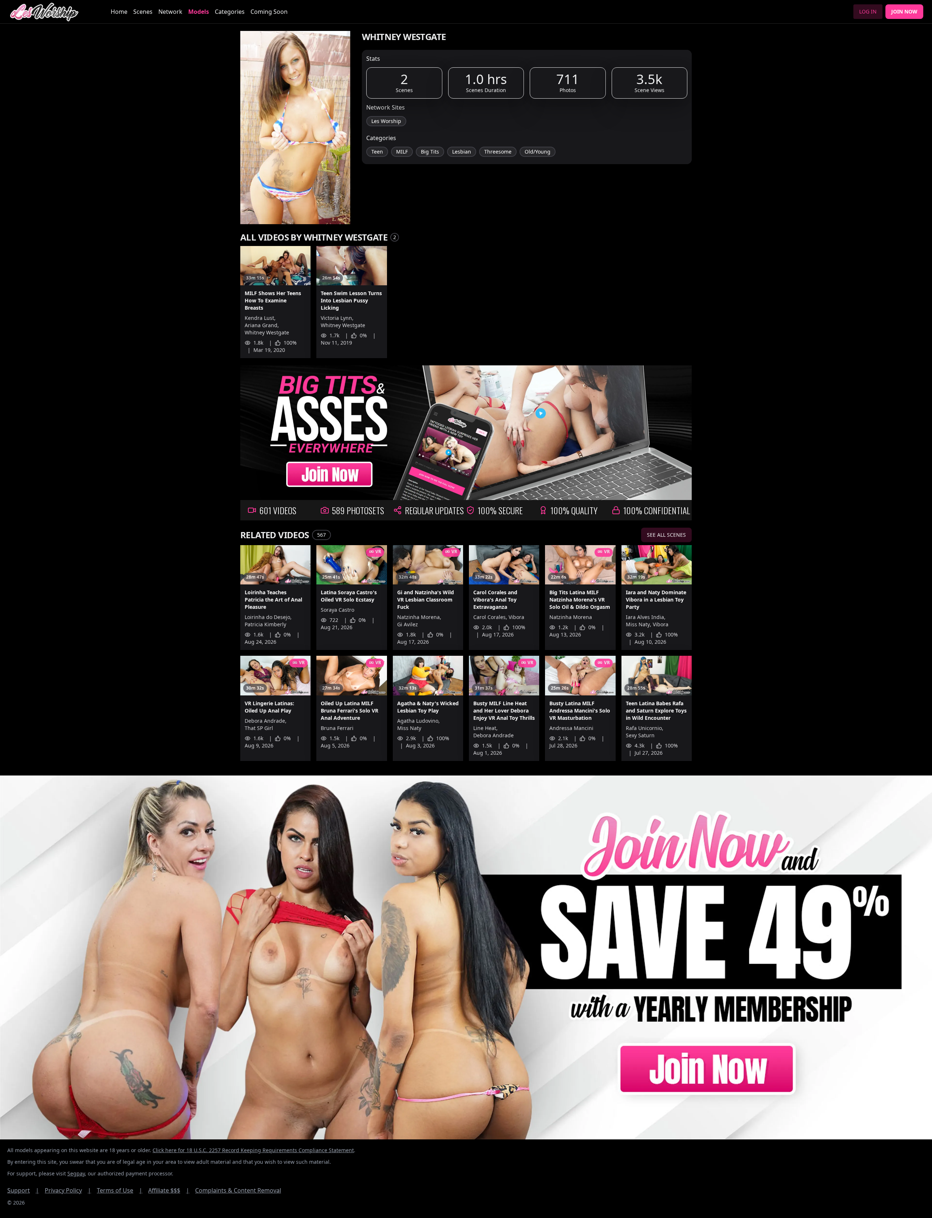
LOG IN (868, 11)
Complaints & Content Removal (238, 1190)
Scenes (143, 12)
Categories (230, 12)
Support (23, 1190)
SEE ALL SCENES (666, 534)
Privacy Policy (68, 1190)
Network (170, 12)
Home (119, 12)
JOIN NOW (904, 11)
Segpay (76, 1173)
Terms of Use (119, 1190)
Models (198, 12)
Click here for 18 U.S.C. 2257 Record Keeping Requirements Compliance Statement (253, 1150)
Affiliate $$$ (168, 1190)
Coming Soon (269, 12)
